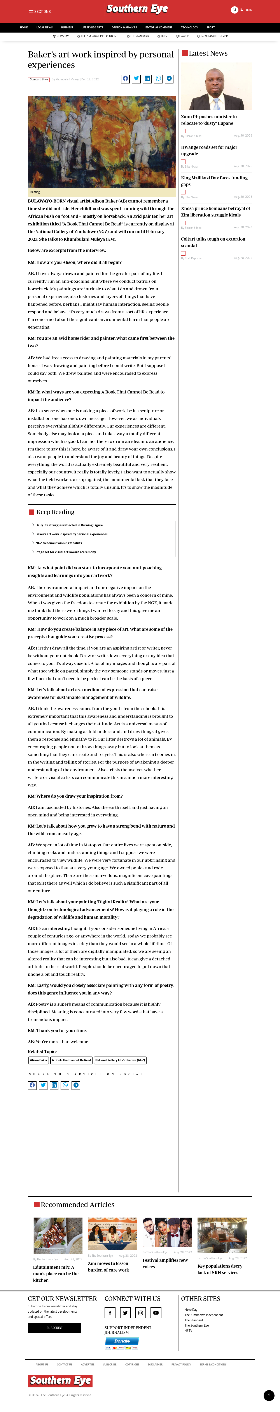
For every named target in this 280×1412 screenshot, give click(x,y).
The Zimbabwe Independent (99, 36)
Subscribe (110, 1364)
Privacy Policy (181, 1364)
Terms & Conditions (213, 1364)
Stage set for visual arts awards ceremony (66, 552)
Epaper (184, 36)
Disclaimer (155, 1364)
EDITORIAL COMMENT (158, 27)
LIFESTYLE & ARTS (92, 27)
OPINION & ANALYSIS (124, 27)
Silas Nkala (191, 166)
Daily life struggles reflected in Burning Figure (69, 525)
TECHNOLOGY (189, 27)
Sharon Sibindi (193, 136)
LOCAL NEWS (44, 27)
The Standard (139, 36)
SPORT (211, 27)
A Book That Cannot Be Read (71, 1060)
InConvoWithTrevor (214, 36)
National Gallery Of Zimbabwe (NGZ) (120, 1060)
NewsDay (63, 36)
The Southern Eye (197, 1325)
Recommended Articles (78, 1204)
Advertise (87, 1364)
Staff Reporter (193, 258)
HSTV (164, 36)
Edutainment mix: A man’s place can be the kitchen (56, 1274)
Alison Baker (38, 1060)
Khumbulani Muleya (67, 79)
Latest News (208, 53)
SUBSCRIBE (55, 1328)
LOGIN (247, 10)
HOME (24, 27)
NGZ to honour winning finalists (59, 543)
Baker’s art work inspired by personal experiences (71, 534)
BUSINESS (67, 27)
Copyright (132, 1364)
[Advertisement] (102, 1148)
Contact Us (64, 1364)
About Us (42, 1364)
